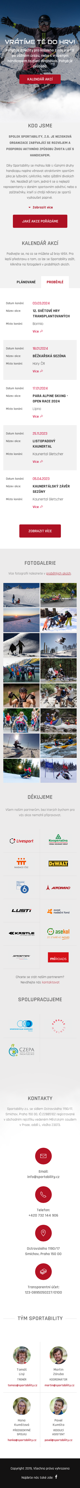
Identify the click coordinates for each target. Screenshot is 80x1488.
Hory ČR (39, 363)
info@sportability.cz (43, 1176)
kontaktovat (51, 982)
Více (36, 331)
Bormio (38, 323)
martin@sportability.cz (59, 1385)
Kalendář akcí (40, 79)
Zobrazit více (40, 531)
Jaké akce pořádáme (40, 221)
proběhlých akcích (58, 573)
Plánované (26, 282)
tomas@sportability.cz (22, 1385)
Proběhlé (55, 282)
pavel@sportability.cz (58, 1440)
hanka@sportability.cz (22, 1440)
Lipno (37, 408)
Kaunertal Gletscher (48, 454)
